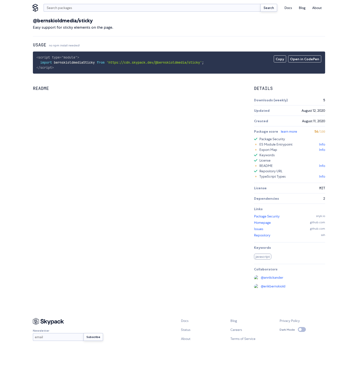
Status (185, 330)
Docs (288, 8)
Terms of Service (242, 339)
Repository (262, 235)
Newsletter (41, 330)
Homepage (262, 222)
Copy (280, 59)
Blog (302, 8)
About (317, 8)
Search (269, 8)
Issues (258, 229)
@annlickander (272, 277)
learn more (289, 131)
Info (322, 144)
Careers (236, 330)
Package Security (267, 216)
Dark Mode (287, 329)
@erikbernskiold (273, 286)
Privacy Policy (290, 321)
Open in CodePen (304, 59)
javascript (262, 256)
